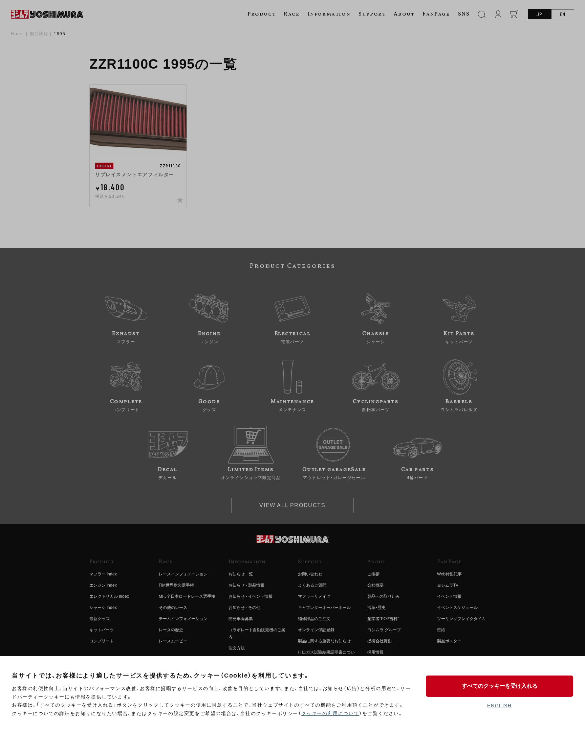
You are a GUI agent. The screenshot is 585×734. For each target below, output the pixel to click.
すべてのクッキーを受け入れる (500, 686)
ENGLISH (499, 705)
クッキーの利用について (330, 713)
